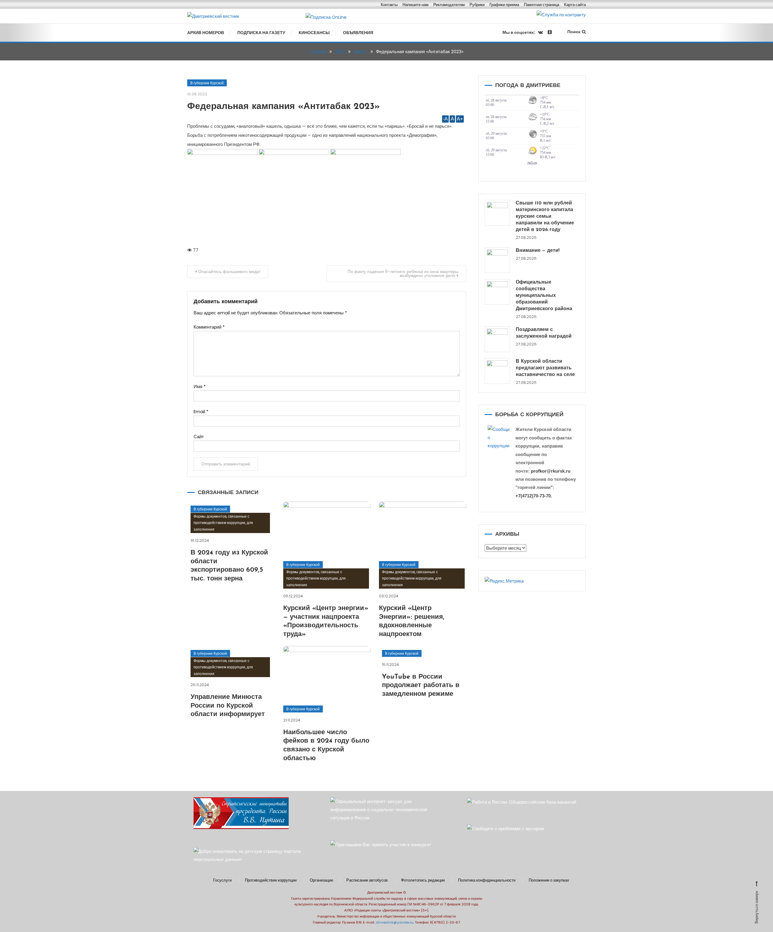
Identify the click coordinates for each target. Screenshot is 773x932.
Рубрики (477, 5)
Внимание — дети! (538, 250)
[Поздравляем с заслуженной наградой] (497, 339)
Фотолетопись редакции (423, 880)
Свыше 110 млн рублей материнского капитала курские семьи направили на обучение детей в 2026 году (545, 216)
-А (445, 118)
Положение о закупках (549, 880)
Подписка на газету (261, 33)
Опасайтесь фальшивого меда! (229, 271)
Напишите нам (415, 5)
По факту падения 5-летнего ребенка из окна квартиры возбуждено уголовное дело (403, 273)
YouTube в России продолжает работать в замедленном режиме (421, 685)
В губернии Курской (207, 82)
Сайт (199, 436)
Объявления (358, 33)
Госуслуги (222, 880)
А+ (460, 118)
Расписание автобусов (367, 880)
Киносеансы (314, 33)
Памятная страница (541, 5)
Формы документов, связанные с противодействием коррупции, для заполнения (223, 523)
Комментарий (209, 327)
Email (201, 411)
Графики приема (504, 5)
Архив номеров (205, 33)
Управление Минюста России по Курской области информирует (228, 706)
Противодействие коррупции (271, 880)
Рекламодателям (449, 5)
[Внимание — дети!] (497, 260)
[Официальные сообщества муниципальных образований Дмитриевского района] (497, 292)
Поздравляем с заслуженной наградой (544, 333)
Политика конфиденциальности (486, 880)
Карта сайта (575, 5)
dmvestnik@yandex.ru (394, 922)
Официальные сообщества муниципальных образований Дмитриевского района (544, 295)
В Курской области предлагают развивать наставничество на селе (545, 368)
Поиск (573, 32)
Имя (200, 386)
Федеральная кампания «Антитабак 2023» (283, 106)
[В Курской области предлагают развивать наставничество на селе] (497, 371)
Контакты (389, 5)
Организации (321, 880)
